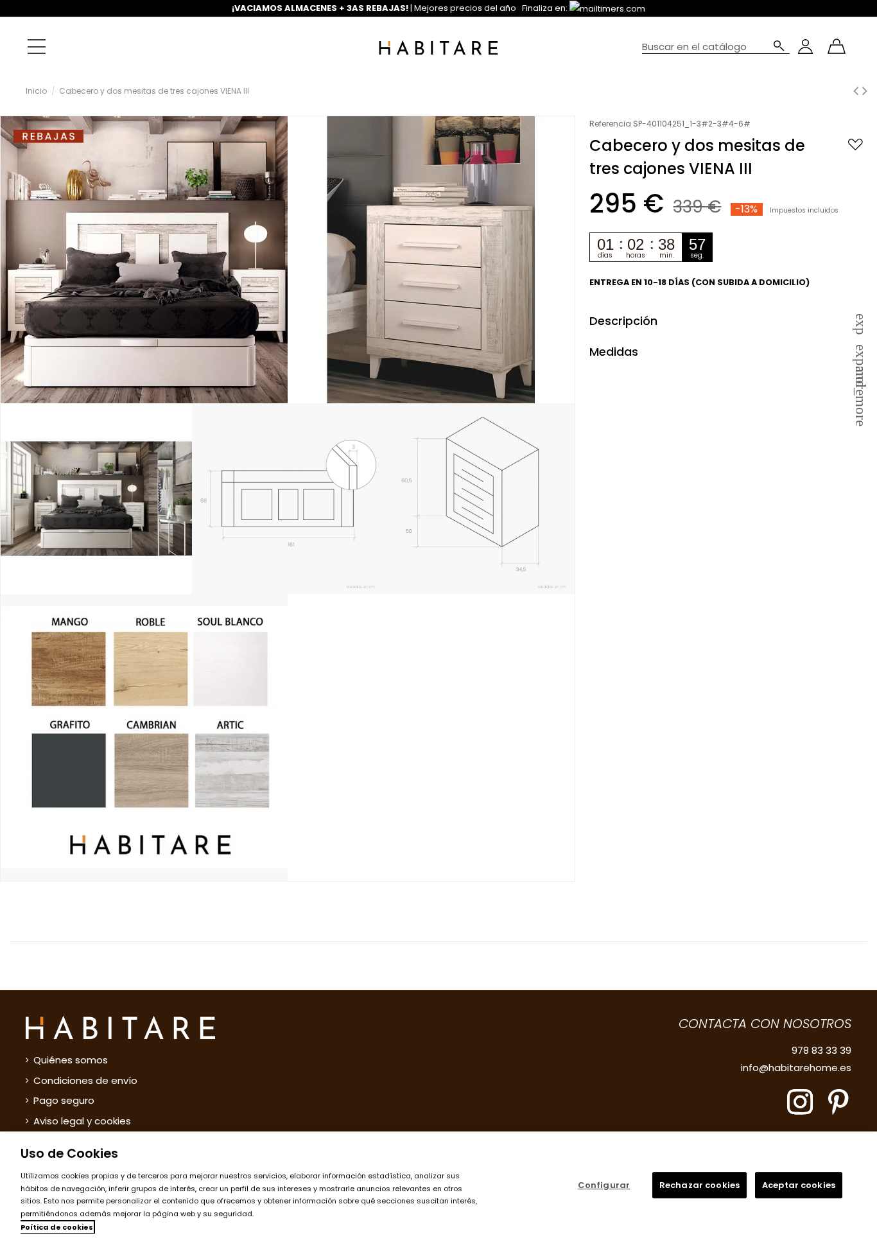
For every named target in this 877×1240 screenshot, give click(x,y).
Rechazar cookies (699, 1185)
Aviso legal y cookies (82, 1121)
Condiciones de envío (85, 1080)
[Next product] (864, 90)
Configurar (604, 1185)
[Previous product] (857, 90)
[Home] (438, 46)
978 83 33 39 (821, 1050)
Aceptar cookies (798, 1185)
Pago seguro (63, 1100)
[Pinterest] (838, 1101)
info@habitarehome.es (796, 1067)
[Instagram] (800, 1101)
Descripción (728, 320)
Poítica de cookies (57, 1227)
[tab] (728, 320)
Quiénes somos (70, 1060)
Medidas (728, 351)
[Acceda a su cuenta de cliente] (805, 46)
